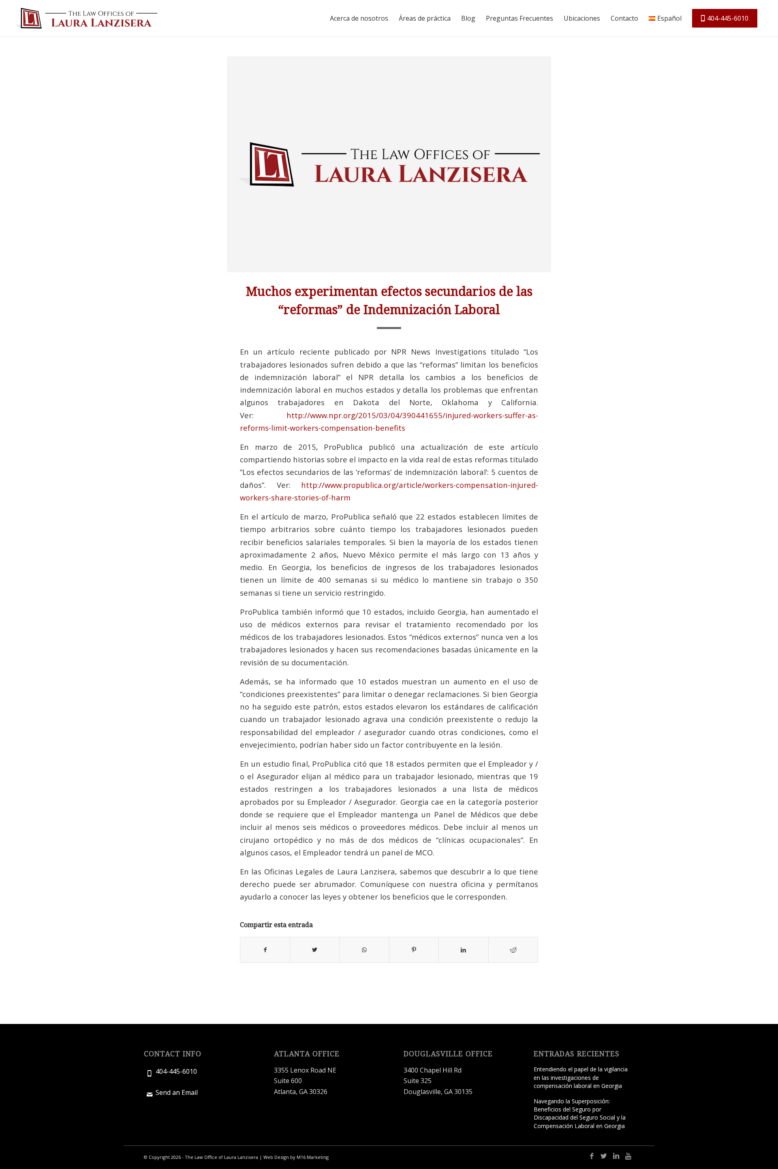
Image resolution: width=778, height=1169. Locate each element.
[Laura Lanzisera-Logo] (86, 18)
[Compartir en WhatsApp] (364, 949)
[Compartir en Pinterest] (413, 949)
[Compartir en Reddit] (513, 949)
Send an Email (177, 1092)
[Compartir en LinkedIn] (463, 949)
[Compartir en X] (314, 949)
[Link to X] (604, 1156)
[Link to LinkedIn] (616, 1156)
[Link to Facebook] (592, 1156)
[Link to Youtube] (628, 1156)
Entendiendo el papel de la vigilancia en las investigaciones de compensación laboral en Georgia (581, 1077)
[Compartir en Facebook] (265, 949)
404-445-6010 (176, 1071)
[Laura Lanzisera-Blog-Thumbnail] (389, 164)
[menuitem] (359, 18)
